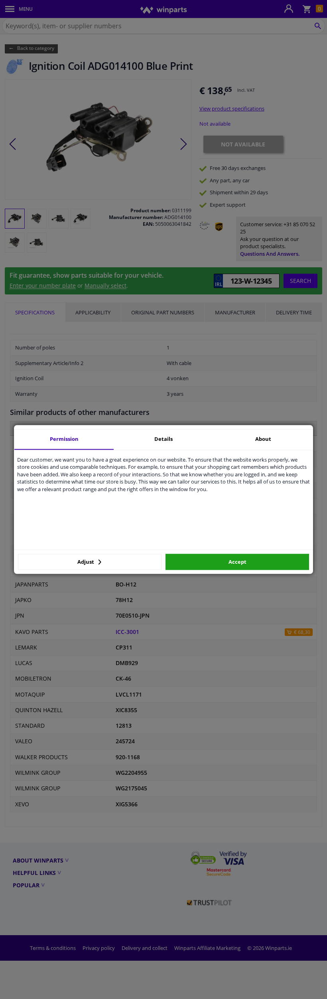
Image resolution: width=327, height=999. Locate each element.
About (263, 438)
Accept (237, 561)
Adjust (86, 561)
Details (163, 438)
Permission (64, 438)
